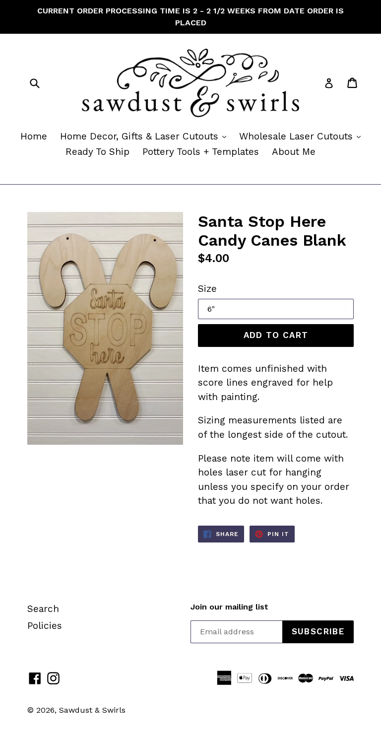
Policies (44, 625)
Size (207, 288)
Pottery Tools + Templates (200, 151)
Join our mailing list (229, 606)
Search (43, 608)
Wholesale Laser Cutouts (302, 136)
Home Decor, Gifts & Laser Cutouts (145, 136)
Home (33, 136)
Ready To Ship (97, 151)
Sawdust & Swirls (92, 710)
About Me (294, 151)
